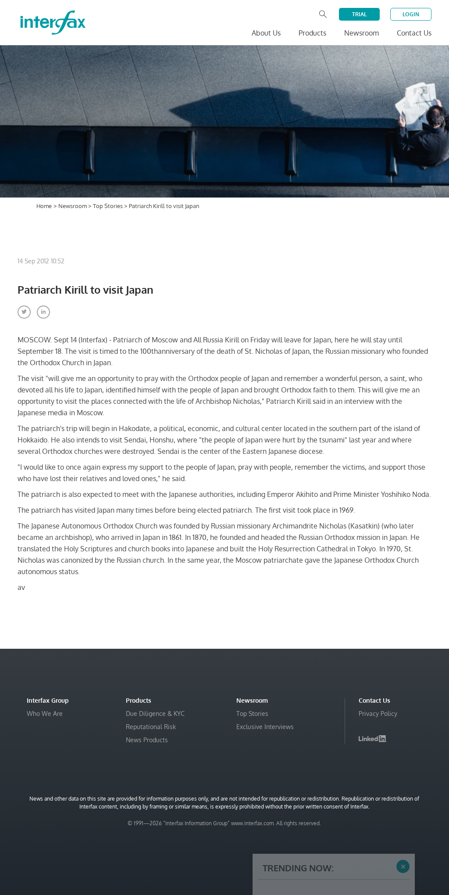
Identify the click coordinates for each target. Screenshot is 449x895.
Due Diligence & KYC (155, 713)
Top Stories (108, 205)
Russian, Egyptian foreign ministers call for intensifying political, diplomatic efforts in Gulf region (332, 836)
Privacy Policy (378, 713)
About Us (266, 33)
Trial (359, 14)
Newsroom (73, 205)
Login (411, 14)
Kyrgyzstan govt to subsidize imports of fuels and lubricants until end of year (325, 863)
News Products (147, 740)
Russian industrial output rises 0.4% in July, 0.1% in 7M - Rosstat (332, 810)
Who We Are (45, 713)
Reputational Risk (151, 726)
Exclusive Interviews (265, 726)
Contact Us (414, 33)
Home (44, 205)
